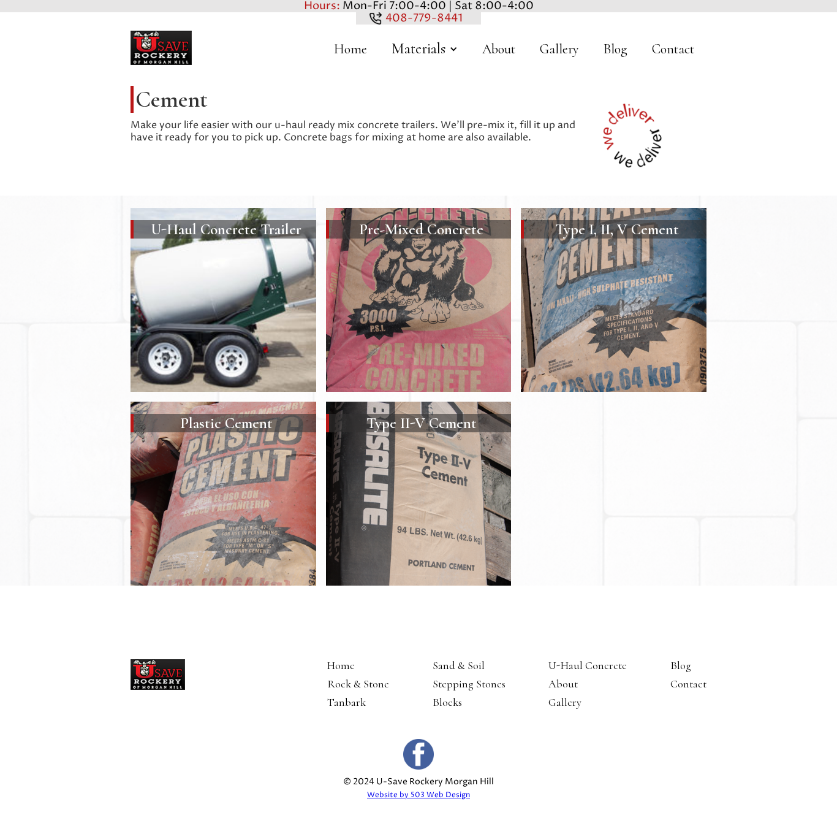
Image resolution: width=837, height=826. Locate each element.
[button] (424, 49)
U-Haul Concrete (587, 665)
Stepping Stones (469, 684)
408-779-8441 (423, 18)
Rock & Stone (358, 684)
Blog (615, 49)
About (498, 49)
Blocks (447, 702)
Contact (673, 49)
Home (350, 49)
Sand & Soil (459, 665)
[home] (161, 48)
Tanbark (346, 702)
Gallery (559, 49)
